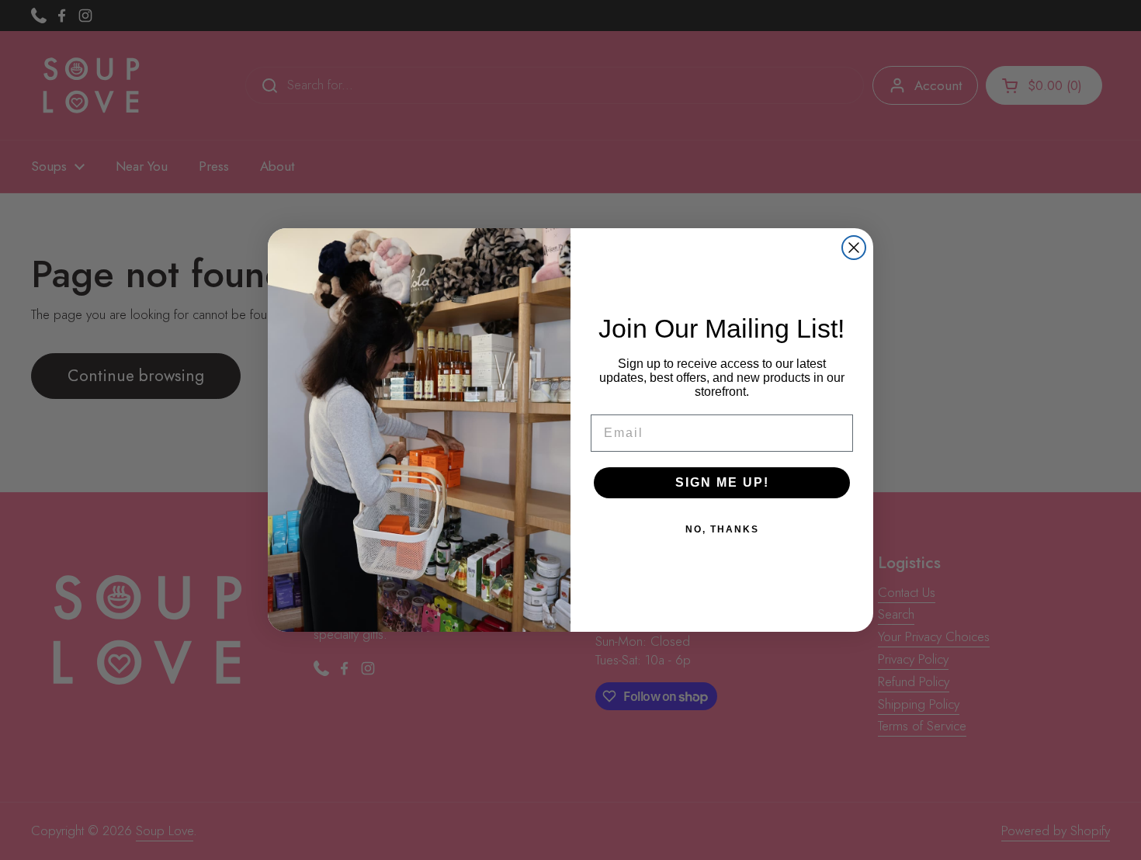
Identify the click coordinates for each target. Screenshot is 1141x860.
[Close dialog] (853, 247)
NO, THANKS (722, 529)
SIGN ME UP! (722, 482)
